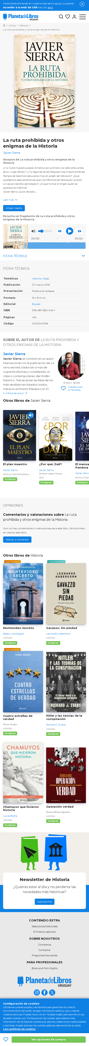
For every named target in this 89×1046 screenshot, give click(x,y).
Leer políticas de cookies (19, 1029)
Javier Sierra (14, 354)
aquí (50, 7)
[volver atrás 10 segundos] (60, 231)
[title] (44, 981)
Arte (41, 478)
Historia (36, 278)
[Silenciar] (33, 231)
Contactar (44, 949)
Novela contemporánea (16, 474)
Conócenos (44, 944)
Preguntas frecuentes (44, 955)
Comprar (10, 479)
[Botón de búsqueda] (61, 17)
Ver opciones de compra (48, 1039)
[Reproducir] (69, 231)
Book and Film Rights (45, 968)
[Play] (31, 415)
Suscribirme (44, 901)
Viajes (45, 278)
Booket (36, 304)
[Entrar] (73, 16)
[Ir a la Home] (4, 25)
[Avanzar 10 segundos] (79, 231)
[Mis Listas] (67, 16)
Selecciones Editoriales (45, 926)
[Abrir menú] (82, 16)
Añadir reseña (14, 208)
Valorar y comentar (17, 539)
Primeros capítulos (44, 931)
